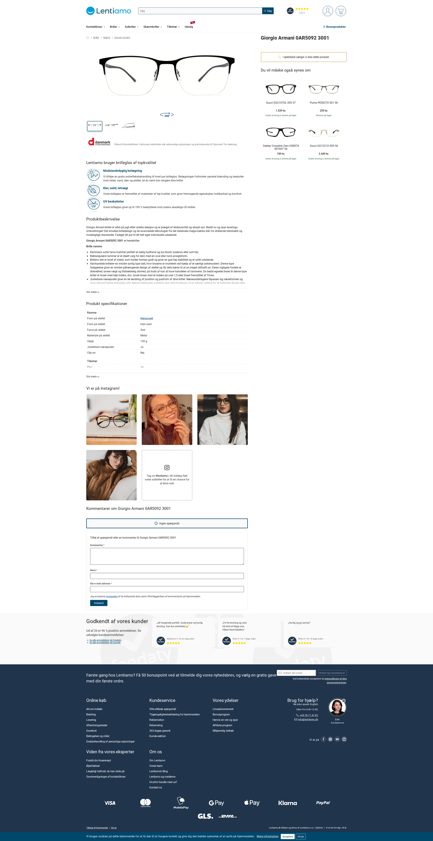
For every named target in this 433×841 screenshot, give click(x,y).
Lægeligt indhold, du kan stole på (105, 771)
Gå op (114, 827)
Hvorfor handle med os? (163, 782)
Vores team (156, 766)
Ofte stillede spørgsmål (162, 709)
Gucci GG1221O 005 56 (324, 145)
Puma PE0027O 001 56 (324, 102)
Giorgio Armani (122, 37)
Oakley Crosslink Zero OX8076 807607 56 (281, 147)
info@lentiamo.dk (308, 719)
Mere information (267, 836)
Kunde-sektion (157, 736)
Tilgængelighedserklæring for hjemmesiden (174, 714)
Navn (93, 570)
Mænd (106, 37)
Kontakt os (155, 787)
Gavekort (91, 730)
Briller (96, 37)
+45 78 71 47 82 (309, 715)
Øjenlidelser (93, 766)
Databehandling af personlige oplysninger (110, 741)
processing (112, 596)
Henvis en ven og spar (225, 720)
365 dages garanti (159, 730)
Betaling (91, 714)
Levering (91, 720)
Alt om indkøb (94, 709)
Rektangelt (146, 318)
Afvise (301, 836)
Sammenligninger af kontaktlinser (105, 776)
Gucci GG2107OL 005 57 (281, 102)
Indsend (99, 603)
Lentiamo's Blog (158, 771)
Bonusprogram (221, 714)
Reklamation (156, 720)
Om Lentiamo (157, 760)
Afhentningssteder (96, 725)
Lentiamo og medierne (162, 776)
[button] (94, 126)
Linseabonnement (223, 709)
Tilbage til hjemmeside (97, 827)
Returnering (156, 725)
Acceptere (287, 836)
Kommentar (97, 545)
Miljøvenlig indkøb (223, 730)
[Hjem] (87, 37)
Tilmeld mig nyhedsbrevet (331, 672)
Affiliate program (222, 725)
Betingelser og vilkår (97, 736)
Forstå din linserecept (98, 760)
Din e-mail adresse (101, 583)
